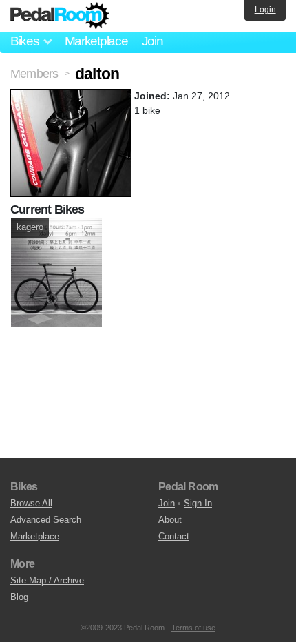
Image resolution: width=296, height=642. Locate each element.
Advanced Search (45, 520)
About (170, 520)
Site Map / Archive (47, 580)
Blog (19, 597)
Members (34, 74)
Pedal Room (59, 16)
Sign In (198, 503)
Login (265, 9)
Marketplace (96, 41)
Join (152, 41)
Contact (173, 536)
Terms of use (193, 627)
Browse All (31, 503)
